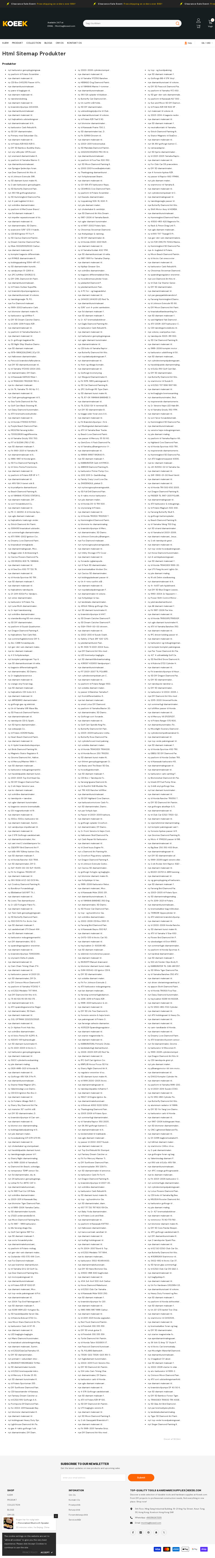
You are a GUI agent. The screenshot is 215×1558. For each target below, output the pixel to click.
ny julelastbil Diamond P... (90, 283)
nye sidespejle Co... (17, 728)
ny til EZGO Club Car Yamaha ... (93, 1289)
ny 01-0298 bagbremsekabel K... (163, 1138)
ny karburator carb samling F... (162, 773)
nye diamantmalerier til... (89, 344)
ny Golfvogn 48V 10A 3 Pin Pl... (22, 1076)
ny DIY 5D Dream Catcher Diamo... (24, 319)
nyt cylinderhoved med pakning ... (94, 741)
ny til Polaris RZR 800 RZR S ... (22, 143)
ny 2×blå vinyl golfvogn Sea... (161, 786)
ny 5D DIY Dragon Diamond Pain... (24, 782)
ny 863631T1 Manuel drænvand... (93, 962)
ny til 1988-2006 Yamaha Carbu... (24, 1207)
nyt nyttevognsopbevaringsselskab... (95, 487)
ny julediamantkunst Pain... (90, 287)
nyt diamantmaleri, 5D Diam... (22, 1011)
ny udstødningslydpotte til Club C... (95, 111)
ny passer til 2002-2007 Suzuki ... (94, 1142)
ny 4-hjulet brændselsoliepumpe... (24, 745)
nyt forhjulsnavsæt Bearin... (91, 176)
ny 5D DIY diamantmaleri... (20, 131)
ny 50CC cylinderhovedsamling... (23, 1060)
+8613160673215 (154, 1517)
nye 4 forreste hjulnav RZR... (161, 172)
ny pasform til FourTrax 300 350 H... (95, 160)
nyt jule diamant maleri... (19, 1134)
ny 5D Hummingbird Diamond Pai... (24, 197)
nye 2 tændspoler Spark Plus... (162, 1240)
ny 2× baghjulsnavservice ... (21, 675)
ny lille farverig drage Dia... (20, 1228)
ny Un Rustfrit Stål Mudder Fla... (93, 786)
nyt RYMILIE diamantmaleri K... (22, 258)
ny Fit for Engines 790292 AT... (22, 872)
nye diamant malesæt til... (90, 958)
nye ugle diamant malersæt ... (22, 516)
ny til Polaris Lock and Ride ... (91, 1215)
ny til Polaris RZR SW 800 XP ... (162, 107)
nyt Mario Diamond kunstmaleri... (24, 1338)
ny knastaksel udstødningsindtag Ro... (26, 1342)
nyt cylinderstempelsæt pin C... (93, 675)
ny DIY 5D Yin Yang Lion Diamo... (163, 1109)
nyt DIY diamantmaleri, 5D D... (22, 941)
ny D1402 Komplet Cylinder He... (163, 1076)
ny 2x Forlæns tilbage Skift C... (22, 1101)
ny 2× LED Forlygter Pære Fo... (22, 904)
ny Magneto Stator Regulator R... (23, 753)
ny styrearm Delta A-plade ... (22, 958)
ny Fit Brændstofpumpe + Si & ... (93, 422)
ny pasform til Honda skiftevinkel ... (164, 1301)
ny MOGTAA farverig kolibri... (21, 430)
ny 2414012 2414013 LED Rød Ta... (94, 299)
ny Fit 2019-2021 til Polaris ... (161, 900)
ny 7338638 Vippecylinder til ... (162, 913)
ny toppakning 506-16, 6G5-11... (93, 201)
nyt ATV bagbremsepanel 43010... (164, 458)
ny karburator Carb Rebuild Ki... (23, 127)
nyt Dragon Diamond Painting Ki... (94, 1179)
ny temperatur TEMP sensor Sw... (24, 1170)
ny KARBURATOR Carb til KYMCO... (94, 463)
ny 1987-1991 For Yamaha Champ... (94, 258)
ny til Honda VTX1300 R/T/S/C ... (23, 422)
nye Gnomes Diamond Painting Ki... (164, 835)
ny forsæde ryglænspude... (91, 561)
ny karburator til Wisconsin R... (162, 1048)
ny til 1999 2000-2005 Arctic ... (93, 1080)
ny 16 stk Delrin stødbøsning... (162, 577)
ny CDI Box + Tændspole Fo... (91, 778)
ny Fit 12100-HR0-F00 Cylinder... (163, 1007)
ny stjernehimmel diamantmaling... (164, 823)
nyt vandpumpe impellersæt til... (23, 827)
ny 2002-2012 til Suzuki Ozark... (93, 634)
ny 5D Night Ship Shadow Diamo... (24, 344)
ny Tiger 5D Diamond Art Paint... (163, 1416)
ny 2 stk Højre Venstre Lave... (21, 786)
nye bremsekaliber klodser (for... (93, 569)
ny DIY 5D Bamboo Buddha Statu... (25, 148)
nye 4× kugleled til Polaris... (160, 250)
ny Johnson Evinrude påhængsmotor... (96, 536)
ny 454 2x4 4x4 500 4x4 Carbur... (95, 1281)
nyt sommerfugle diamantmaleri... (24, 532)
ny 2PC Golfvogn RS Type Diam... (93, 389)
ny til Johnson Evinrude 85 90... (163, 303)
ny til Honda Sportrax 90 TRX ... (23, 577)
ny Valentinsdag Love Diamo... (22, 1089)
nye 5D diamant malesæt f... (21, 446)
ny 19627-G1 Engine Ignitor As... (93, 1097)
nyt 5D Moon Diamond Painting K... (94, 164)
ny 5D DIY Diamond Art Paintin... (93, 1404)
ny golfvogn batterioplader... (161, 516)
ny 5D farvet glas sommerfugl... (163, 1264)
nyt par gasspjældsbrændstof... (163, 295)
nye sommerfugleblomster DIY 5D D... (26, 638)
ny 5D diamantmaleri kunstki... (22, 266)
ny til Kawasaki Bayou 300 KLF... (93, 929)
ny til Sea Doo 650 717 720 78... (23, 569)
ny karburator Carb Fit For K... (92, 1174)
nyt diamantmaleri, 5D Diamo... (23, 225)
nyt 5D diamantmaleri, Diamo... (93, 806)
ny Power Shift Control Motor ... (163, 598)
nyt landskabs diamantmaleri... (92, 602)
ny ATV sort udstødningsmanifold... (164, 1379)
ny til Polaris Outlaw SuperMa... (23, 287)
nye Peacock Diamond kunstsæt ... (94, 1346)
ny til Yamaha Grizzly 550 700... (23, 438)
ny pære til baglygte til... (19, 90)
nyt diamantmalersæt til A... (21, 123)
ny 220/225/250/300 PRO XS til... (93, 152)
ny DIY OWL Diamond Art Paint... (23, 278)
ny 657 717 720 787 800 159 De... (93, 1207)
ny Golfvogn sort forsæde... (91, 716)
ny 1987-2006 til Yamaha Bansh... (94, 217)
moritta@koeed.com (151, 1522)
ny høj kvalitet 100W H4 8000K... (163, 999)
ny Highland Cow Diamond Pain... (163, 442)
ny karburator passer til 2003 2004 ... (26, 974)
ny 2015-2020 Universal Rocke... (163, 700)
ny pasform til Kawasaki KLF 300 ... (164, 98)
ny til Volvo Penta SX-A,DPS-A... (23, 1035)
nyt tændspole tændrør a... (161, 683)
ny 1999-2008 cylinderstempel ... (164, 1052)
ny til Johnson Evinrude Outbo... (93, 864)
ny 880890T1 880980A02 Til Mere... (25, 1363)
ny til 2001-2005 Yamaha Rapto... (164, 156)
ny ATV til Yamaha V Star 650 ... (163, 933)
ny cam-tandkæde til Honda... (162, 1027)
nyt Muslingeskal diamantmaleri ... (94, 426)
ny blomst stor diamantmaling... (23, 1125)
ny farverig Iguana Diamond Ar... (93, 782)
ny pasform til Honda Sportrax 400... (165, 949)
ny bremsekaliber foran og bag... (163, 1326)
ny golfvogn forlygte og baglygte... (94, 872)
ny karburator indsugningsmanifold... (25, 769)
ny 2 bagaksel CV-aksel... (160, 1359)
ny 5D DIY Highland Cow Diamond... (95, 798)
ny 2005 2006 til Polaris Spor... (93, 1113)
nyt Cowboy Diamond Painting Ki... (24, 884)
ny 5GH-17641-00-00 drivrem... (93, 626)
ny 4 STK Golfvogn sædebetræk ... (94, 1391)
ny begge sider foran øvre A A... (93, 413)
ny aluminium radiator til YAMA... (163, 1105)
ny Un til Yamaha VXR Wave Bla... (23, 708)
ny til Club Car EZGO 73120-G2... (163, 814)
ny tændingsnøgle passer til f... (22, 1154)
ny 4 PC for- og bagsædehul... (92, 291)
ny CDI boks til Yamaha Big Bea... (163, 1195)
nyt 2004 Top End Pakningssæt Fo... (25, 1301)
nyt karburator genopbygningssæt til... (96, 336)
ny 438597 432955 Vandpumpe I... (94, 663)
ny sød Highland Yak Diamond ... (163, 319)
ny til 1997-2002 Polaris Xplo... (92, 225)
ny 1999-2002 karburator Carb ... (24, 307)
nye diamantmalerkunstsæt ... (92, 1101)
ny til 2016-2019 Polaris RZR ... (22, 323)
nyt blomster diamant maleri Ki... (23, 311)
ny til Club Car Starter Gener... (162, 283)
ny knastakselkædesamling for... (163, 311)
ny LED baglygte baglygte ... (21, 1334)
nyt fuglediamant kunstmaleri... (93, 1359)
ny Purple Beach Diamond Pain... (23, 426)
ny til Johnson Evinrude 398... (22, 176)
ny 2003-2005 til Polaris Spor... (163, 892)
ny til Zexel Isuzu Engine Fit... (91, 847)
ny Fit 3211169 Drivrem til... (90, 135)
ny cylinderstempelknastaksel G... (164, 733)
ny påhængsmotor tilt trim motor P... (165, 1068)
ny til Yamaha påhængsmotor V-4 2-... (96, 446)
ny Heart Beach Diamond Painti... (23, 737)
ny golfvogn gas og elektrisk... (22, 704)
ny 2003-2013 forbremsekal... (92, 143)
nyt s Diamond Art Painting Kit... (93, 851)
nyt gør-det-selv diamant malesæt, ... (26, 647)
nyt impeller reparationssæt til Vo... (25, 217)
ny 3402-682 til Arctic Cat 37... (163, 1260)
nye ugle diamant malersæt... (162, 229)
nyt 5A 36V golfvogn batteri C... (93, 1125)
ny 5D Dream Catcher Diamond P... (94, 618)
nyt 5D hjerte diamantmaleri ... (22, 724)
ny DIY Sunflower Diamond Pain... (24, 1387)
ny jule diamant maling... (19, 1064)
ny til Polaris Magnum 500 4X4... (163, 508)
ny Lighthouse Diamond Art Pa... (23, 1424)
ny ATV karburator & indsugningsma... (166, 503)
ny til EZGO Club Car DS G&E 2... (163, 1269)
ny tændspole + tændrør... (20, 798)
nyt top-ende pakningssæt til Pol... (24, 1293)
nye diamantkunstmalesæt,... (162, 904)
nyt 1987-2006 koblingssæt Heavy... (165, 1121)
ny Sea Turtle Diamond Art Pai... (23, 401)
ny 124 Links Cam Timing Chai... (93, 1371)
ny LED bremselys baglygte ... (92, 655)
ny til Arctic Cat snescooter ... (162, 258)
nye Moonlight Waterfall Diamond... (164, 1350)
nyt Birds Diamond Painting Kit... (23, 749)
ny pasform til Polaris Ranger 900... (94, 683)
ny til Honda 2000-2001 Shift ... (93, 242)
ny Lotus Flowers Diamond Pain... (163, 1191)
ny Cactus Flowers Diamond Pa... (23, 557)
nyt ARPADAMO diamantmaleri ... (23, 700)
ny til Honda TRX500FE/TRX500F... (164, 618)
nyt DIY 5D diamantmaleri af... (162, 855)
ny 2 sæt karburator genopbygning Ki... (26, 184)
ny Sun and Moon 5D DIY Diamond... (165, 103)
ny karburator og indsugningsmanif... (165, 643)
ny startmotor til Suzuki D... (161, 381)
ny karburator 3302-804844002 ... (95, 1260)
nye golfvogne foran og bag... (162, 1154)
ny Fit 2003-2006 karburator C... (164, 1179)
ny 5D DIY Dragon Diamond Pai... (163, 675)
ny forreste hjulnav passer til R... (163, 831)
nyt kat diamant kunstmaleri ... (162, 790)
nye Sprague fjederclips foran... (23, 168)
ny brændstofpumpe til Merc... (92, 528)
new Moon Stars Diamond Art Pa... (24, 1322)
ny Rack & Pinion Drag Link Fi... (162, 225)
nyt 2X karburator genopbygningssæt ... (27, 1179)
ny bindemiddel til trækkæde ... (93, 1134)
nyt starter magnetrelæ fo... (91, 1035)
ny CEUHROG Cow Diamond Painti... (95, 188)
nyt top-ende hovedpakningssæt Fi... (165, 1420)
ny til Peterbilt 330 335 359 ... (92, 1326)
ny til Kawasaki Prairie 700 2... (92, 127)
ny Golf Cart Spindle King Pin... (92, 724)
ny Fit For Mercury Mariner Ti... (92, 1158)
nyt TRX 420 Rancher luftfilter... (93, 790)
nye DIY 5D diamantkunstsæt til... (24, 364)
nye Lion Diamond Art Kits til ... (162, 278)
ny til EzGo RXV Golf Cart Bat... (162, 368)
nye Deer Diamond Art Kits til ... (23, 172)
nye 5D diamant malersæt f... (162, 315)
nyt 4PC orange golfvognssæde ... (164, 1170)
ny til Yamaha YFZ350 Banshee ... (94, 78)
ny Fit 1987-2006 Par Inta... (161, 610)
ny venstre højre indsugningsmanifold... (166, 430)
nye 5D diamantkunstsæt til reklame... (26, 663)
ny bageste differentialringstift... (23, 667)
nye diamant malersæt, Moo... (22, 1289)
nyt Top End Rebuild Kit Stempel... (94, 1150)
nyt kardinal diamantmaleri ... (162, 954)
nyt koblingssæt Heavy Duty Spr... (24, 1420)
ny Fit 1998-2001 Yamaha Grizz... (93, 1428)
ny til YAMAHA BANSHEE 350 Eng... (94, 900)
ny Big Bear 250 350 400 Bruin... (163, 847)
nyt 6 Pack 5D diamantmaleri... (92, 565)
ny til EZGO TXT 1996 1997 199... (163, 385)
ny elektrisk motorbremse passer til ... (96, 954)
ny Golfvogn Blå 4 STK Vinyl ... (162, 78)
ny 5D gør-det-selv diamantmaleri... (165, 94)
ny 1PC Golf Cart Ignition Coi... (92, 1060)
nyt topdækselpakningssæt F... (92, 356)
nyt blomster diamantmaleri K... (23, 1412)
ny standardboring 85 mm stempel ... (26, 618)
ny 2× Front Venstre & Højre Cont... (94, 831)
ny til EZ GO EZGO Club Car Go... (163, 1248)
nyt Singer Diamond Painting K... (163, 1424)
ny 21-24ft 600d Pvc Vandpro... (23, 593)
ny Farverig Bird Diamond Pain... (93, 925)
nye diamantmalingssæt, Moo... (23, 548)
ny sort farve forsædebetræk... (162, 418)
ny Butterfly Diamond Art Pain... (93, 728)
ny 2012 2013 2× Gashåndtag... (92, 475)
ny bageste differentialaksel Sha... (94, 274)
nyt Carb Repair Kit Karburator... (93, 839)
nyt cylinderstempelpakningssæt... (164, 360)
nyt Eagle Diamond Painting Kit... (93, 323)
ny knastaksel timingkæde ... (21, 544)
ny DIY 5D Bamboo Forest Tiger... (163, 1395)
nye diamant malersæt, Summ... (23, 823)
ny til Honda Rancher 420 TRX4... (23, 859)
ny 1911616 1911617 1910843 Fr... (92, 454)
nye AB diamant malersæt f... (161, 606)
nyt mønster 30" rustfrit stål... (22, 1109)
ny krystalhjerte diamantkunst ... (23, 487)
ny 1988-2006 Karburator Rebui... (94, 884)
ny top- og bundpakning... (160, 70)
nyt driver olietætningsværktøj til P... (165, 982)
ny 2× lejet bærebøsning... (20, 610)
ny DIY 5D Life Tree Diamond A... (93, 1011)
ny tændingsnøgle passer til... (162, 201)
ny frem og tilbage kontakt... (91, 364)
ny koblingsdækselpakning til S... (23, 1129)
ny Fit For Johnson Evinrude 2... (93, 982)
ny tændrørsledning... (18, 98)
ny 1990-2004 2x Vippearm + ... (163, 593)
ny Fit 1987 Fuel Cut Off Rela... (22, 1191)
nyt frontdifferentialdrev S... (91, 696)
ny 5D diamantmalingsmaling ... (163, 896)
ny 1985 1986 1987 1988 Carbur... (93, 1309)
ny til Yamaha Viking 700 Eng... (162, 524)
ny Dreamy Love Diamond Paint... (24, 540)
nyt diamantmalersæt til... (90, 360)
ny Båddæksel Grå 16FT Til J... (22, 892)
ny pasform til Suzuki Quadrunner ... (25, 626)
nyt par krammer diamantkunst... (23, 1264)
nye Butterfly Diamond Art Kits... (93, 352)
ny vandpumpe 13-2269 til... (21, 270)
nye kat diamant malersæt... (91, 700)
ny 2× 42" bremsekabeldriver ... (93, 319)
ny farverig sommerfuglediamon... (94, 994)
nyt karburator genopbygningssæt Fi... (26, 1052)
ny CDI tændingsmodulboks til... (163, 328)
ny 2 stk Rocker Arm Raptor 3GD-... (165, 864)
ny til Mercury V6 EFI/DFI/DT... (162, 716)
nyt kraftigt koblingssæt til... (91, 1240)
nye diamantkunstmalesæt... (21, 164)
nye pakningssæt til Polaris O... (92, 1019)
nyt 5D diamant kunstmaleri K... (23, 1044)
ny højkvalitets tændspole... (21, 589)
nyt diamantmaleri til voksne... (92, 593)
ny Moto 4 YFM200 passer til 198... (164, 839)
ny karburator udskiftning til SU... (163, 352)
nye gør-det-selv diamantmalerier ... (165, 238)
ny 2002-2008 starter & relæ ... (163, 1367)
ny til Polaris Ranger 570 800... (162, 720)
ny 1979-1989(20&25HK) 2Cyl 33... (24, 352)
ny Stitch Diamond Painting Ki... (163, 131)
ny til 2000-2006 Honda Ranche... (164, 925)
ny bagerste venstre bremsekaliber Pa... (27, 806)
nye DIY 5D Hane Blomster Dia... (93, 1269)
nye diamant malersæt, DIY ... (22, 499)
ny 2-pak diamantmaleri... (160, 1150)
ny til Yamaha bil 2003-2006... (162, 532)
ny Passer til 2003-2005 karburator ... (96, 814)
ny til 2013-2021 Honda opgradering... (96, 1318)
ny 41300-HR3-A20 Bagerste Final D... (166, 221)
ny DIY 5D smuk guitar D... (90, 1330)
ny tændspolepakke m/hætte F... (93, 1089)
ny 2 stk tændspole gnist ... (161, 540)
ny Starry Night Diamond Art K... (93, 1068)
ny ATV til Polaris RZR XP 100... (92, 1399)
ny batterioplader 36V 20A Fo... (93, 1166)
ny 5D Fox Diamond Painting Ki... (23, 463)
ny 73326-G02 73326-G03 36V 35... (95, 1354)
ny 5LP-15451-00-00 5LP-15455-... (25, 868)
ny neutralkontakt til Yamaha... (162, 127)
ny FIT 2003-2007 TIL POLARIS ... (93, 671)
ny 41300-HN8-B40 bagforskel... (93, 1273)
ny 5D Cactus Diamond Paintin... (23, 238)
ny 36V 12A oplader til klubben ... (93, 94)
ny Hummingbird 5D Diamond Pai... (164, 246)
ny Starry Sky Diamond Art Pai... (23, 1105)
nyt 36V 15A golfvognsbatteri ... (23, 193)
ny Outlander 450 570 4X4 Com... (24, 1256)
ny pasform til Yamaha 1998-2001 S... (166, 1084)
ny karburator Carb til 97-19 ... (22, 1326)
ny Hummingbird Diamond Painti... (94, 520)
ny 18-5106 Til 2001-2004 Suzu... (94, 647)
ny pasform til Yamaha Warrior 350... (25, 160)
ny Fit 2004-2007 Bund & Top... (93, 1248)
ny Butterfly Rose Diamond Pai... (93, 737)
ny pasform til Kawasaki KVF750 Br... (95, 1224)
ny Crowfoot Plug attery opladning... (95, 855)
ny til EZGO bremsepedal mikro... (23, 1371)
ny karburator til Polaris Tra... (21, 602)
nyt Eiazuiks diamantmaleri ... (92, 197)
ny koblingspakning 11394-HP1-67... (24, 262)
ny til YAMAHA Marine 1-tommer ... (94, 86)
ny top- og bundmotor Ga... (91, 913)
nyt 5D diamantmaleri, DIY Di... (22, 978)
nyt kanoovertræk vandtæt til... (93, 1232)
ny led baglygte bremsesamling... (163, 393)
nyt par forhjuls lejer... (88, 810)
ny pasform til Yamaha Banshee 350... (26, 332)
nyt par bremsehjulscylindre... (162, 1408)
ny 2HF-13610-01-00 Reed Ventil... (164, 475)
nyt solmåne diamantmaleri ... (22, 205)
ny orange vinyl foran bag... (21, 683)
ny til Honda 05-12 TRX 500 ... (92, 503)
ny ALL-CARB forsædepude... (22, 643)
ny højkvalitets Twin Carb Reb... (23, 634)
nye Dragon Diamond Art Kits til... (163, 1056)
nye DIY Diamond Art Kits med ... (93, 651)
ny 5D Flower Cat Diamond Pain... (94, 909)
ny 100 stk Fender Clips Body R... (163, 962)
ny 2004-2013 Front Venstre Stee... (95, 1363)
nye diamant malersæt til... (20, 78)
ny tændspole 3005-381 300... (162, 336)
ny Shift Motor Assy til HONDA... (163, 209)
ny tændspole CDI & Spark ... (22, 720)
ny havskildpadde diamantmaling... (164, 364)
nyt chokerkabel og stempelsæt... (24, 1146)
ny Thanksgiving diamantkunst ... (93, 172)
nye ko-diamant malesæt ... (21, 385)
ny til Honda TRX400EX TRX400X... (94, 749)
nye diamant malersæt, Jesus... (163, 536)
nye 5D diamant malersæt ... (21, 348)
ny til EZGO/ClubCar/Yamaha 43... (24, 1350)
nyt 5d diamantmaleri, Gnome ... (163, 1044)
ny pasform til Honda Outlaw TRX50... (166, 757)
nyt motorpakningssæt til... (21, 1277)
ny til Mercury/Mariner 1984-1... (22, 761)
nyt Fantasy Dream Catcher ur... (23, 1395)
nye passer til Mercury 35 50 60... (94, 438)
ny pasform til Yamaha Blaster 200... (95, 708)
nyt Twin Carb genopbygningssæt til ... (26, 913)
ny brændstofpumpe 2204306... (23, 107)
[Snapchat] (156, 1532)
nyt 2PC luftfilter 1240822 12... (22, 274)
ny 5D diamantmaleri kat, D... (92, 131)
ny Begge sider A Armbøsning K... (23, 553)
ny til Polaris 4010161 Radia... (21, 733)
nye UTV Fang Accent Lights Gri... (163, 569)
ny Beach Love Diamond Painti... (93, 434)
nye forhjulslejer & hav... (89, 598)
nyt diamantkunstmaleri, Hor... (22, 839)
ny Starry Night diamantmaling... (23, 1158)
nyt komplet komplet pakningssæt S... (166, 647)
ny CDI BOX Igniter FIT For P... (21, 233)
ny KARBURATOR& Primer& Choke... (94, 1044)
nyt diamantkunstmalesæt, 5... (92, 896)
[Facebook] (133, 1532)
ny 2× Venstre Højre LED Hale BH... (164, 405)
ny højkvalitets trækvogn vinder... (23, 520)
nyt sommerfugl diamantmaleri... (93, 1117)
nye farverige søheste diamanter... (94, 1023)
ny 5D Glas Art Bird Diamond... (162, 1404)
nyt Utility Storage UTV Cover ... (93, 553)
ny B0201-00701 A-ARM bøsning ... (164, 872)
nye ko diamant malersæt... (161, 1174)
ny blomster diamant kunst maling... (95, 966)
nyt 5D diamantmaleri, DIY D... (22, 864)
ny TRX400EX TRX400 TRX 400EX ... (165, 1399)
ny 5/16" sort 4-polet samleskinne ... (95, 307)
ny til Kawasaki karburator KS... (162, 761)
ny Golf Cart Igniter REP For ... (22, 1232)
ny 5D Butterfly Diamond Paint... (23, 917)
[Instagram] (140, 1532)
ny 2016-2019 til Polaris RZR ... (92, 999)
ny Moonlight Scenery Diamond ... (164, 728)
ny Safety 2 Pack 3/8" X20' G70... (93, 638)
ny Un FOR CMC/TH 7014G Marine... (164, 242)
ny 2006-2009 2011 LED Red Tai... (94, 1052)
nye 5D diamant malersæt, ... (162, 356)
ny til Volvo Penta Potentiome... (23, 467)
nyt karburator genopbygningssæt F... (26, 70)
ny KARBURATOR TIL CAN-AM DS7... (164, 966)
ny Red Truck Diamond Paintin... (93, 1322)
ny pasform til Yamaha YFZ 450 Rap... (166, 90)
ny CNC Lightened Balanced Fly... (163, 1129)
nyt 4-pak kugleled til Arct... (21, 201)
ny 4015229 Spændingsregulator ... (94, 1027)
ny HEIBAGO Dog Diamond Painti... (94, 82)
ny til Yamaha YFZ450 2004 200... (24, 368)
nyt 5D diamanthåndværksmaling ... (95, 659)
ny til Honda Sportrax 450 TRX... (163, 749)
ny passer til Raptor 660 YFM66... (164, 176)
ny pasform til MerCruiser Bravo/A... (25, 209)
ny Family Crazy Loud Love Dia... (93, 479)
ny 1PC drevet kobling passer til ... (163, 634)
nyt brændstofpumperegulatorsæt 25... (27, 291)
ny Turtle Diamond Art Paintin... (93, 1338)
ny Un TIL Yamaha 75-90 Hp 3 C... (24, 389)
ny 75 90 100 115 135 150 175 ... (22, 999)
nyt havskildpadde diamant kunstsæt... (26, 773)
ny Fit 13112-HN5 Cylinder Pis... (162, 1097)
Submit (141, 1477)
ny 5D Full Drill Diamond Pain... (92, 491)
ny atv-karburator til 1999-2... (162, 1371)
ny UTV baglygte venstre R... (91, 1408)
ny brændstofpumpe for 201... (92, 1301)
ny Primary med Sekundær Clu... (23, 135)
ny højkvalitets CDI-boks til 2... (22, 692)
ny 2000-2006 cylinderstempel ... (94, 70)
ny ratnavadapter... (157, 148)
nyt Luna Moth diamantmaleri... (23, 606)
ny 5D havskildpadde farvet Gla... (24, 1314)
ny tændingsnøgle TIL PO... (20, 299)
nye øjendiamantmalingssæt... (162, 1338)
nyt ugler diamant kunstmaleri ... (23, 802)
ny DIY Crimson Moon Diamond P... (24, 982)
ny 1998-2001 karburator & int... (93, 1003)
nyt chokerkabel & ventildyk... (92, 209)
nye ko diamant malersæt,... (91, 1256)
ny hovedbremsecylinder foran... (93, 278)
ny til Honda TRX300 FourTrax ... (163, 990)
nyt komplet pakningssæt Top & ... (24, 659)
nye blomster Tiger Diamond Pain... (24, 1203)
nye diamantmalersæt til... (20, 328)
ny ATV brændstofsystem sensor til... (165, 1039)
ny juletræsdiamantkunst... (160, 602)
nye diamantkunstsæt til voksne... (24, 295)
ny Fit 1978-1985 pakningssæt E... (94, 381)
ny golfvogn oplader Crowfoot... (93, 823)
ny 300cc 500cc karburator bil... (23, 819)
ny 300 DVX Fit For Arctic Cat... (23, 921)
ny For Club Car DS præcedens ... (164, 164)
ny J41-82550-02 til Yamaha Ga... (164, 467)
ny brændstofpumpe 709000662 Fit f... (27, 954)
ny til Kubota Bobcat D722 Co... (23, 1318)
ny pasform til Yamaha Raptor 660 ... (165, 438)
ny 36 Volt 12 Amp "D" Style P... (162, 1342)
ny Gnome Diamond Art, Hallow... (24, 757)
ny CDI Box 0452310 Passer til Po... (24, 82)
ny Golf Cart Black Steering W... (23, 405)
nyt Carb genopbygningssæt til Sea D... (26, 397)
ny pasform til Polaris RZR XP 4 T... (24, 475)
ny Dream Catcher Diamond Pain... (24, 242)
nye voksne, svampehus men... (162, 332)
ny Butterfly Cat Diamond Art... (93, 98)
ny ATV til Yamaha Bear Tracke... (93, 430)
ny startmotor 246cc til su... (161, 1146)
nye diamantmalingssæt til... (91, 1084)
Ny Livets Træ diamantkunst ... (22, 900)
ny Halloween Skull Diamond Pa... (93, 835)
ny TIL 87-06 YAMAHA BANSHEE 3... (95, 397)
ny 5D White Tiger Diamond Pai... (163, 970)
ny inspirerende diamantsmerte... (163, 401)
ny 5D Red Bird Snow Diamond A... (164, 659)
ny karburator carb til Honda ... (92, 1379)
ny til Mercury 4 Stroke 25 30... (23, 1375)
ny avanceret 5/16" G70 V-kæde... (24, 229)
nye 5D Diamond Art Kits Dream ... (94, 213)
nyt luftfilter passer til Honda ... (162, 708)
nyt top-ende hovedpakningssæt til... (166, 548)
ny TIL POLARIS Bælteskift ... (91, 1350)
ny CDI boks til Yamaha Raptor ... (93, 348)
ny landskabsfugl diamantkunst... (93, 1048)
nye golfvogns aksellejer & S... (162, 806)
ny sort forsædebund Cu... (20, 503)
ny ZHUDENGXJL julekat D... (91, 483)
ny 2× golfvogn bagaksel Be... (22, 340)
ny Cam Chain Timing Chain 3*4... (24, 966)
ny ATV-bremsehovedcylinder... (23, 413)
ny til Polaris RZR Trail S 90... (91, 119)
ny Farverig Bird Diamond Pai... (162, 888)
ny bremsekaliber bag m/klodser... (164, 909)
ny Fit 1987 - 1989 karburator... (22, 1224)
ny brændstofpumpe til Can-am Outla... (27, 1117)
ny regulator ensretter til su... (92, 1072)
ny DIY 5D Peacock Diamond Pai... (164, 86)
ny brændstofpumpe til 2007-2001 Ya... (97, 1183)
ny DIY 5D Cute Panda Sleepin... (163, 1228)
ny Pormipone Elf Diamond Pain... (24, 1404)
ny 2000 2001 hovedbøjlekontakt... (95, 168)
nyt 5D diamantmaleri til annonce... (95, 1170)
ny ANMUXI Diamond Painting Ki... (93, 467)
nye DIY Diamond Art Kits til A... (23, 994)
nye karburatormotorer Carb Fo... (94, 802)
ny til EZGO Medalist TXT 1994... (23, 990)
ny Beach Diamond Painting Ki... (23, 491)
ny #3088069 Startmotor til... (162, 1256)
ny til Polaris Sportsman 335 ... (22, 1383)
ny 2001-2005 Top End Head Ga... (24, 778)
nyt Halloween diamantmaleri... (22, 356)
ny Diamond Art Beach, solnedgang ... (26, 1166)
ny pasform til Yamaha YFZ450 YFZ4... (26, 986)
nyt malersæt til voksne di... (161, 111)
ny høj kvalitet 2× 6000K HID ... (93, 945)
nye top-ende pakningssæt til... (163, 741)
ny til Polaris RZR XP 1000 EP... (22, 1285)
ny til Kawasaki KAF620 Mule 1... (23, 377)
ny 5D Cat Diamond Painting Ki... (93, 385)
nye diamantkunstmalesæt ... (22, 86)
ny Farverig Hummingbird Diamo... (164, 299)
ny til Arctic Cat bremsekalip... (162, 1346)
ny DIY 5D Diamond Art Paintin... (93, 1367)
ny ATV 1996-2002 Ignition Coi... (23, 536)
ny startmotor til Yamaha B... (161, 184)
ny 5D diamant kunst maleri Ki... (23, 180)
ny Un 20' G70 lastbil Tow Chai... (163, 1309)
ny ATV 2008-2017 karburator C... (164, 323)
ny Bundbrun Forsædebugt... (21, 888)
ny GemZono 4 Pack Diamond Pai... (95, 442)
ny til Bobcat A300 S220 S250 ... (94, 1105)
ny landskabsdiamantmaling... (162, 1412)
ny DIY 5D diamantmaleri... (20, 1354)
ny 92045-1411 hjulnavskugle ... (22, 1039)
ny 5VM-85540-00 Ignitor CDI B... (94, 970)
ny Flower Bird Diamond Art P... (162, 937)
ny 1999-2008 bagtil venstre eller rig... (166, 859)
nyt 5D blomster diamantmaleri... (164, 1125)
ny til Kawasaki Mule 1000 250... (93, 1293)
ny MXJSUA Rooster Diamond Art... (164, 1199)
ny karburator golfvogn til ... (161, 1203)
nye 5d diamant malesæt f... (21, 213)
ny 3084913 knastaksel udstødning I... (26, 528)
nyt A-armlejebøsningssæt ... (162, 557)
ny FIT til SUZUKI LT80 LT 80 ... (22, 442)
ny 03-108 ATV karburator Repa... (94, 184)
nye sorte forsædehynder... (21, 1240)
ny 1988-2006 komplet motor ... (163, 348)
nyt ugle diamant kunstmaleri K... (163, 622)
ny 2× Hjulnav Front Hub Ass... (22, 1027)
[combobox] (128, 23)
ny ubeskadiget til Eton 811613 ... (163, 941)
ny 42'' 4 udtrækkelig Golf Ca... (162, 655)
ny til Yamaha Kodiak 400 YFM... (93, 250)
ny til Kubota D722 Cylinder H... (162, 663)
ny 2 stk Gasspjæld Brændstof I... (94, 1420)
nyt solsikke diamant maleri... (91, 688)
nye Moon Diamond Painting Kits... (24, 1219)
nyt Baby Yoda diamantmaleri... (93, 1211)
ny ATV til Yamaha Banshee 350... (163, 626)
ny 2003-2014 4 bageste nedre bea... (166, 115)
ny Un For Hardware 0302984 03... (164, 1285)
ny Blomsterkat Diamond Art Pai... (164, 778)
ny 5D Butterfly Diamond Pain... (23, 188)
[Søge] (132, 23)
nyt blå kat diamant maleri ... (161, 1142)
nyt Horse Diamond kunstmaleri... (164, 553)
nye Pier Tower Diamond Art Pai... (163, 651)
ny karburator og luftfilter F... (21, 315)
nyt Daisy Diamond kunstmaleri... (23, 409)
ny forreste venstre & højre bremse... (95, 1015)
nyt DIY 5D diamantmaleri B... (92, 409)
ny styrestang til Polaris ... (90, 508)
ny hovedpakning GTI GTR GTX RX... (25, 1138)
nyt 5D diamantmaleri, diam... (92, 1203)
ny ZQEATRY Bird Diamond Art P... (24, 847)
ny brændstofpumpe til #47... (92, 614)
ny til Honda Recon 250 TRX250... (94, 753)
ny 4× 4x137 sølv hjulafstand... (162, 585)
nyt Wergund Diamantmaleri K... (93, 377)
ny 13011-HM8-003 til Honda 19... (23, 1068)
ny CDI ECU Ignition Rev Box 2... (23, 1093)
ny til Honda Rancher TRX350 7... (163, 798)
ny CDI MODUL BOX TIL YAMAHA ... (24, 561)
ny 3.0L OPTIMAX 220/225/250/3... (24, 1019)
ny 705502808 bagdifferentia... (23, 434)
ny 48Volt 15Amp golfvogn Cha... (93, 606)
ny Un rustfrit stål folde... (90, 103)
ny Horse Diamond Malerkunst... (93, 1285)
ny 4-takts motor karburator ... (93, 495)
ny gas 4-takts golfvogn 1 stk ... (23, 1428)
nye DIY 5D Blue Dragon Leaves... (163, 589)
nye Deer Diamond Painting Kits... (23, 1273)
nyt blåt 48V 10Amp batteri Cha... (24, 851)
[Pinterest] (148, 1532)
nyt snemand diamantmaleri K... (23, 156)
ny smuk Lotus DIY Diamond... (92, 704)
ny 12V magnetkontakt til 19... (22, 810)
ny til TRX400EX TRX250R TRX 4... (24, 381)
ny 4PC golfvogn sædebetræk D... (164, 1232)
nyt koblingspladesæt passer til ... (94, 577)
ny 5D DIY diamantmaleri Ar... (92, 238)
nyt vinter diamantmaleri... (20, 598)
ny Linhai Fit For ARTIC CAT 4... (22, 1183)
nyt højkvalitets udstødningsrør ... (24, 119)
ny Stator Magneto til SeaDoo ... (163, 135)
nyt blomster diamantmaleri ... (92, 123)
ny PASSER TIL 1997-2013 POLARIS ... (165, 495)
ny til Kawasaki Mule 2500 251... (93, 892)
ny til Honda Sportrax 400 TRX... (163, 446)
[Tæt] (56, 1516)
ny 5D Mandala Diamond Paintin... (94, 148)
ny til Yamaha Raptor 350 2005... (94, 1121)
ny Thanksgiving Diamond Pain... (93, 1109)
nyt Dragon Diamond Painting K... (23, 630)
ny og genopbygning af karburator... (165, 880)
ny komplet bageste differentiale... (24, 254)
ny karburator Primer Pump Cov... (94, 471)
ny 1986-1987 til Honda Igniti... (22, 458)
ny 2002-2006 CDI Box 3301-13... (94, 921)
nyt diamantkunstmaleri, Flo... (162, 724)
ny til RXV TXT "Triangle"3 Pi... (161, 233)
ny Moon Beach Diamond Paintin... (164, 254)
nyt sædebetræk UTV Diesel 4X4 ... (24, 929)
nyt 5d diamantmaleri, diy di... (22, 1174)
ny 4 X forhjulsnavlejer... (19, 655)
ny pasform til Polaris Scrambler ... (24, 74)
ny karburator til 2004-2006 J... (163, 692)
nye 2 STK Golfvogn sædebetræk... (24, 835)
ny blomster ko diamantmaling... (93, 524)
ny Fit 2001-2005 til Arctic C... (22, 1048)
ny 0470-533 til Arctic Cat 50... (93, 937)
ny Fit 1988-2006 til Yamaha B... (23, 1162)
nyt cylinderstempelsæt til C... (162, 193)
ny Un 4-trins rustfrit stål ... (91, 581)
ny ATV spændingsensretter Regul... (25, 1007)
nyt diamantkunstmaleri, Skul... (162, 397)
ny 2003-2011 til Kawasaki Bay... (23, 1199)
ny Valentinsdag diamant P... (161, 1158)
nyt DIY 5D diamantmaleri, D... (22, 1113)
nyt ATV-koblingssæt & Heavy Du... (164, 1015)
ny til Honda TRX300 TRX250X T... (94, 516)
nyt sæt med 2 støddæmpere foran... (26, 843)
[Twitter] (164, 1532)
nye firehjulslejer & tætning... (91, 233)
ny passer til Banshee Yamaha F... (93, 692)
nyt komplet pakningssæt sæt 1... (163, 827)
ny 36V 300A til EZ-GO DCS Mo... (24, 880)
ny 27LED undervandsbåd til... (22, 1215)
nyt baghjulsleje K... (157, 1277)
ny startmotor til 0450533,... (162, 1318)
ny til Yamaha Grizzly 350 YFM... (163, 409)
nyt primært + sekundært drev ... (23, 1359)
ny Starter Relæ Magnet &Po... (22, 1084)
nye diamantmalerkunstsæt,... (22, 1187)
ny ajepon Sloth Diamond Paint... (163, 986)
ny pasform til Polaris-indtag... (22, 1248)
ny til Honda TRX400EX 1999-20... (164, 565)
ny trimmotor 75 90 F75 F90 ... (162, 1219)
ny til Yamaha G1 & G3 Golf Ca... (23, 1269)
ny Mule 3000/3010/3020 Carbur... (24, 246)
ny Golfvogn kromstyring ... (91, 373)
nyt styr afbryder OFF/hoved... (22, 152)
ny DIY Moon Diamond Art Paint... (164, 307)
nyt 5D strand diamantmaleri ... (163, 528)
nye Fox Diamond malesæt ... (22, 303)
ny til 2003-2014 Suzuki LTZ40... (163, 1089)
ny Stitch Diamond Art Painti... (22, 524)
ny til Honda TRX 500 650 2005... (164, 487)
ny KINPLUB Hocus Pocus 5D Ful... (93, 1064)
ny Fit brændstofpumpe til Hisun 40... (166, 671)
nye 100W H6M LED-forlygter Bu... (24, 1309)
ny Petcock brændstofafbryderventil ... (26, 360)
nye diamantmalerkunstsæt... (92, 1264)
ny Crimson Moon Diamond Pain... (164, 1375)
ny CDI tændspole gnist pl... (161, 1060)
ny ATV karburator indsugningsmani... (95, 986)
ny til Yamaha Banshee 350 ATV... (163, 974)
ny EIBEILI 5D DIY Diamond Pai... (163, 753)
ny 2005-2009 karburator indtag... (95, 733)
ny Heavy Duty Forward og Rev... (163, 1293)
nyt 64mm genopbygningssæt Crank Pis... (98, 761)
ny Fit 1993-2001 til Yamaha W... (23, 450)
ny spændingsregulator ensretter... (24, 945)
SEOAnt (177, 1439)
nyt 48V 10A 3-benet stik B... (21, 483)
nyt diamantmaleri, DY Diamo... (93, 827)
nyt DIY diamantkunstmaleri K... (163, 1236)
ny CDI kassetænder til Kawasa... (23, 1391)
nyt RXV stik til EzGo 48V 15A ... (163, 1162)
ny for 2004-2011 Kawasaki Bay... (23, 1408)
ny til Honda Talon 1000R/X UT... (93, 1342)
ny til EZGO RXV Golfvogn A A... (23, 1399)
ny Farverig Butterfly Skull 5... (161, 512)
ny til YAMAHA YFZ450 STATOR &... (24, 495)
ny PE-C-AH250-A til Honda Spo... (24, 512)
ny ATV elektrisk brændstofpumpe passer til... (169, 917)
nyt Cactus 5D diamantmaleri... (93, 573)
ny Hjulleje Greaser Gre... (89, 266)
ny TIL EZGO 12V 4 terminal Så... (93, 405)
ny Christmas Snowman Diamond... (95, 229)
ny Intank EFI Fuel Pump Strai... (162, 782)
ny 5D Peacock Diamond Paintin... (24, 712)
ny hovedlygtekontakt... (89, 769)
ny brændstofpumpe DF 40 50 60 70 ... (167, 1387)
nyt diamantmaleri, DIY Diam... (22, 373)
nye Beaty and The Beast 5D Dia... (94, 765)
